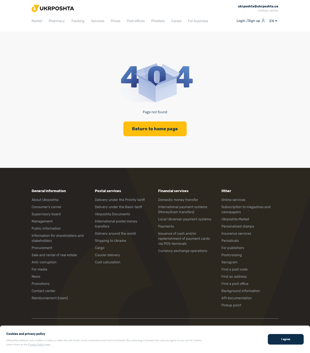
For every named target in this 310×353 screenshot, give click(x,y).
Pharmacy (57, 21)
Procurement (42, 248)
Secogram (229, 262)
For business (198, 21)
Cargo (99, 248)
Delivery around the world (115, 234)
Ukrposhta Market (235, 219)
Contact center (43, 291)
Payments (166, 226)
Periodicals (230, 241)
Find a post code (234, 269)
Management (42, 221)
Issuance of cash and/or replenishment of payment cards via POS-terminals (184, 239)
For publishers (232, 248)
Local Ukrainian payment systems (184, 219)
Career (176, 21)
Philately (158, 21)
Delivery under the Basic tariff (118, 207)
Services (97, 21)
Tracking (78, 21)
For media (39, 269)
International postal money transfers (116, 223)
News (36, 277)
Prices (115, 21)
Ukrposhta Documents (112, 214)
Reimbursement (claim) (50, 298)
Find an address (234, 277)
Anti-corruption (44, 262)
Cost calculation (107, 262)
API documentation (236, 298)
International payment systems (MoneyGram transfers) (182, 209)
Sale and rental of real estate (54, 255)
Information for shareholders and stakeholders (58, 238)
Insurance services (236, 234)
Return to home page (155, 128)
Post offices (136, 21)
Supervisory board (46, 214)
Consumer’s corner (46, 207)
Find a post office (234, 284)
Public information (46, 228)
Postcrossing (231, 255)
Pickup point (231, 305)
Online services (233, 200)
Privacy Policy (36, 344)
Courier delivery (107, 255)
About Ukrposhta (45, 200)
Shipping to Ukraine (110, 241)
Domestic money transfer (178, 200)
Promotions (41, 284)
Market (37, 21)
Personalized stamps (237, 226)
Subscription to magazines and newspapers (246, 209)
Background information (240, 291)
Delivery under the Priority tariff (120, 200)
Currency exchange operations (182, 251)
